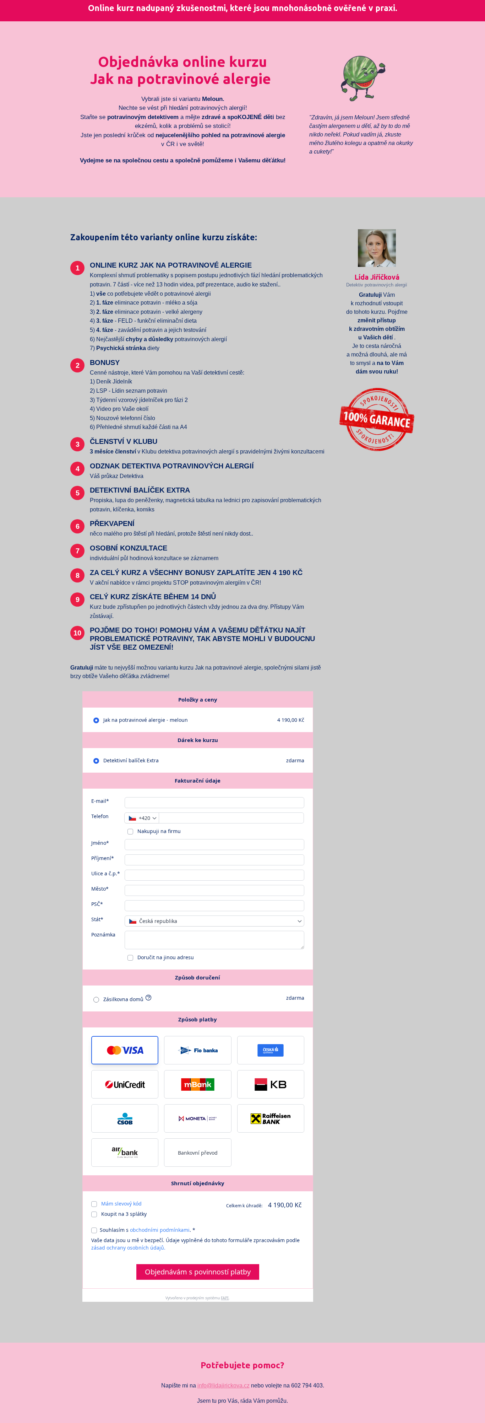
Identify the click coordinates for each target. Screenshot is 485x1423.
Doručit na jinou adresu (165, 957)
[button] (124, 1050)
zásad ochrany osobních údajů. (128, 1247)
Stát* (97, 919)
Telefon (100, 816)
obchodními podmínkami (160, 1229)
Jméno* (100, 842)
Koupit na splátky (123, 1213)
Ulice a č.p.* (105, 873)
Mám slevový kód (121, 1203)
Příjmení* (102, 858)
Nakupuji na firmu (158, 831)
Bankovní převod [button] (198, 1152)
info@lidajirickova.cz (223, 1385)
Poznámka (103, 934)
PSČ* (97, 904)
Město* (100, 888)
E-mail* (100, 801)
